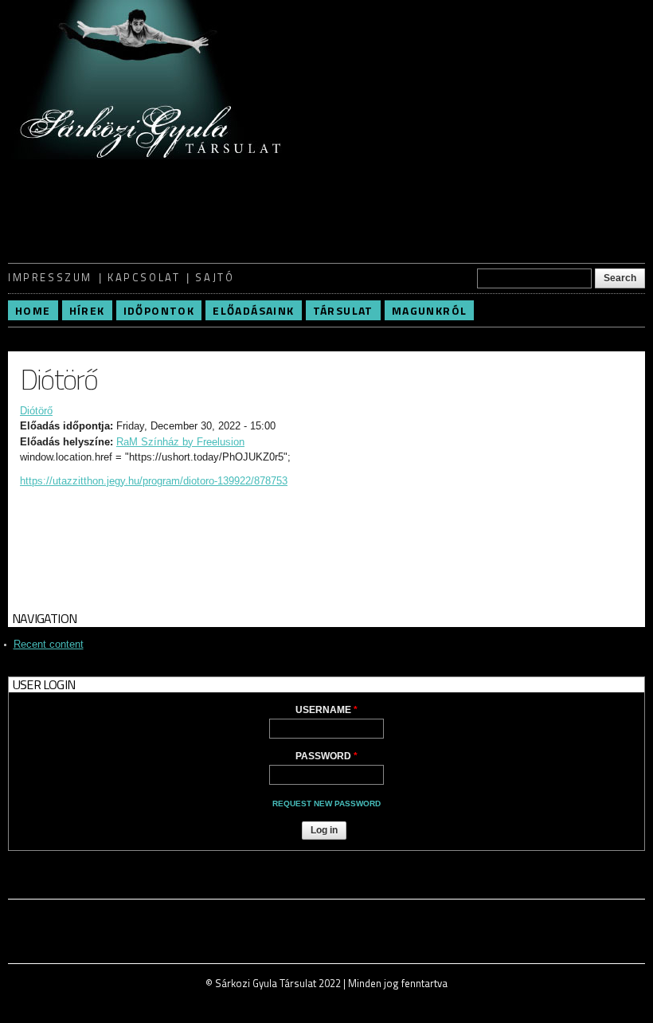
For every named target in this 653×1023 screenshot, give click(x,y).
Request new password (326, 803)
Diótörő (36, 411)
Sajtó (214, 277)
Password (326, 756)
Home (33, 310)
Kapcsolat (144, 277)
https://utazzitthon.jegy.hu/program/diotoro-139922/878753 (153, 481)
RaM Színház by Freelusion (180, 442)
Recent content (49, 644)
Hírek (87, 310)
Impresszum (50, 277)
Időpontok (159, 310)
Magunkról (429, 310)
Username (326, 709)
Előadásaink (253, 310)
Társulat (343, 310)
